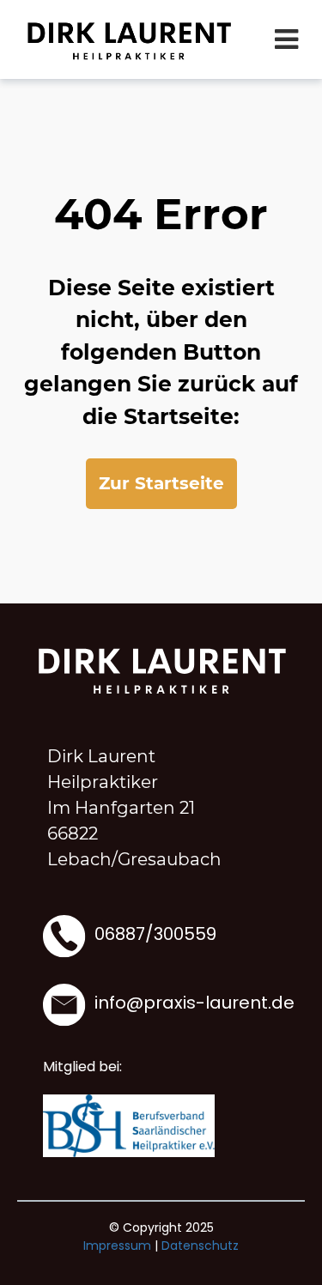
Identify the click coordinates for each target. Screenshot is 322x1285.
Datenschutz (200, 1245)
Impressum (117, 1245)
